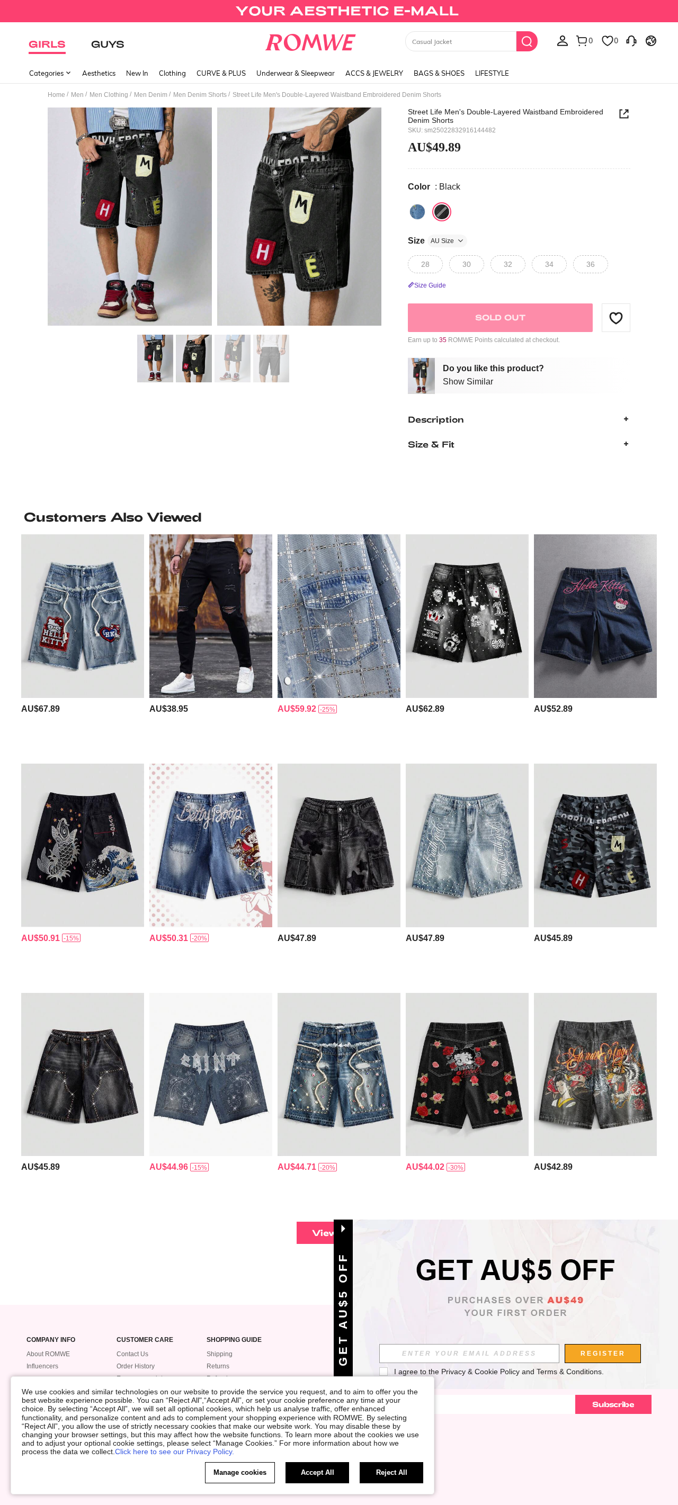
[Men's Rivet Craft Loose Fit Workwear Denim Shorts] (82, 1075)
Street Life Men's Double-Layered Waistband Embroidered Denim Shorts (505, 115)
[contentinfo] (40, 708)
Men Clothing (109, 94)
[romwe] (310, 40)
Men (77, 94)
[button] (616, 317)
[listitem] (82, 644)
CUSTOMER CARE (145, 1340)
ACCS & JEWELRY (374, 73)
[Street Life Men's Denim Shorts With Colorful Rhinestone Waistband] (339, 1075)
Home (56, 94)
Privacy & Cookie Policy (480, 1371)
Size (431, 240)
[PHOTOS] (214, 218)
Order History (136, 1366)
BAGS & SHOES (439, 73)
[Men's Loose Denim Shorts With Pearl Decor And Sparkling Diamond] (467, 845)
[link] (338, 12)
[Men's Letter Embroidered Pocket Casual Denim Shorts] (210, 1075)
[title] (339, 516)
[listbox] (563, 40)
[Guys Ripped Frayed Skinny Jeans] (210, 616)
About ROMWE (48, 1354)
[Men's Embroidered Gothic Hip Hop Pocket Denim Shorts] (467, 616)
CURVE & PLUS (221, 73)
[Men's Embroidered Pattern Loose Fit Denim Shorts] (82, 845)
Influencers (42, 1366)
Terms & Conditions (569, 1371)
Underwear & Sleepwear (295, 73)
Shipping (220, 1354)
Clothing (172, 73)
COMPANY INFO (50, 1340)
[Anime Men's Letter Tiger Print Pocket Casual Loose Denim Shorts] (595, 1075)
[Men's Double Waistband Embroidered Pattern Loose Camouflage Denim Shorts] (595, 845)
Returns (218, 1366)
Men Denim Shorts (200, 94)
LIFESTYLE (492, 73)
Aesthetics (98, 73)
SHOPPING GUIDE (234, 1340)
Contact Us (132, 1354)
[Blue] (417, 211)
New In (137, 73)
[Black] (441, 211)
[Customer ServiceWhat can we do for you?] (631, 40)
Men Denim (150, 94)
